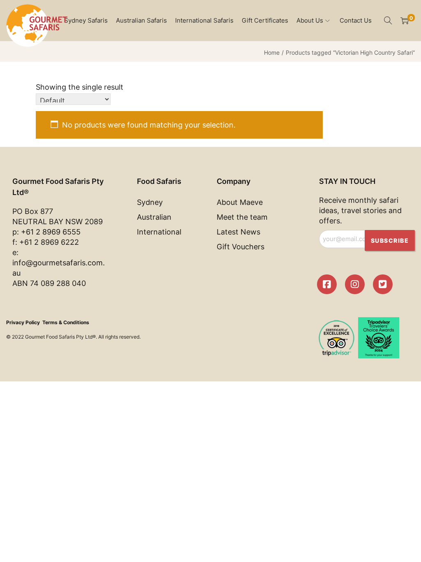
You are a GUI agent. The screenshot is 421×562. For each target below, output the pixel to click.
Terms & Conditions (65, 322)
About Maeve (240, 202)
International (159, 232)
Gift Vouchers (240, 246)
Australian (154, 217)
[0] (404, 20)
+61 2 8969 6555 (51, 232)
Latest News (238, 232)
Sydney (150, 202)
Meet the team (242, 217)
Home (272, 52)
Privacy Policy (23, 322)
